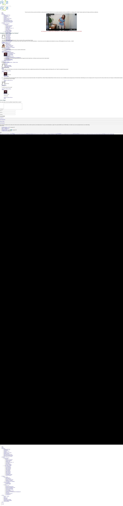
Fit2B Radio (6, 450)
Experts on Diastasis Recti (10, 56)
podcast (74, 133)
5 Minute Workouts (9, 26)
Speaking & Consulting (7, 65)
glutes (44, 133)
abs (0, 133)
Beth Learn (5, 64)
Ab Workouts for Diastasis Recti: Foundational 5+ (13, 57)
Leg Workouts (8, 36)
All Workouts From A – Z (10, 28)
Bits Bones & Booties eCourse (10, 53)
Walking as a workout (9, 46)
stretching (103, 133)
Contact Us (1, 117)
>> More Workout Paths (7, 31)
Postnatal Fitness (8, 483)
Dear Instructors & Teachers (8, 456)
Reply (3, 43)
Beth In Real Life (8, 44)
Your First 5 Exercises (9, 25)
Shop (3, 13)
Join (2, 12)
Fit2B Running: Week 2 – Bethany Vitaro (11, 62)
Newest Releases (8, 29)
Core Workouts (8, 32)
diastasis (29, 133)
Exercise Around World (9, 54)
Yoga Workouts (8, 35)
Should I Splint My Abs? (7, 18)
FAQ (4, 62)
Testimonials (6, 63)
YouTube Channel (6, 16)
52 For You (7, 485)
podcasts (78, 133)
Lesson (59, 133)
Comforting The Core (9, 59)
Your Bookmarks (2, 119)
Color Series (8, 463)
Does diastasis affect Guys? (8, 20)
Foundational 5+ (8, 494)
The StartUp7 (8, 43)
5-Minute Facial (4, 130)
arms (8, 133)
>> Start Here (6, 24)
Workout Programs (7, 48)
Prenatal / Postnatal (9, 30)
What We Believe (6, 501)
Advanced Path (8, 39)
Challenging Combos (9, 474)
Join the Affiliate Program (8, 66)
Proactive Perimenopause (9, 52)
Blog (2, 502)
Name (1, 110)
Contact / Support (6, 496)
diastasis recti (33, 133)
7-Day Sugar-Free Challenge (10, 47)
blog (13, 133)
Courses (5, 50)
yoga (113, 133)
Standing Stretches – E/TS (6, 127)
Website (1, 114)
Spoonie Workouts (8, 475)
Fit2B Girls (7, 492)
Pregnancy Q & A (6, 19)
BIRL (11, 133)
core (27, 133)
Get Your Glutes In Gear (9, 45)
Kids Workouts (8, 38)
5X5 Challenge (8, 55)
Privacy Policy (2, 121)
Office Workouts (8, 37)
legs (56, 133)
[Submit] (2, 7)
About (3, 61)
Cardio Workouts (8, 467)
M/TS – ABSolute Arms (5, 128)
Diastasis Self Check (7, 15)
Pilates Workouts (8, 34)
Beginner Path (8, 27)
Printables (5, 17)
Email (1, 112)
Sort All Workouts (6, 23)
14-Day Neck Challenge (9, 489)
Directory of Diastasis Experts (8, 21)
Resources (3, 14)
